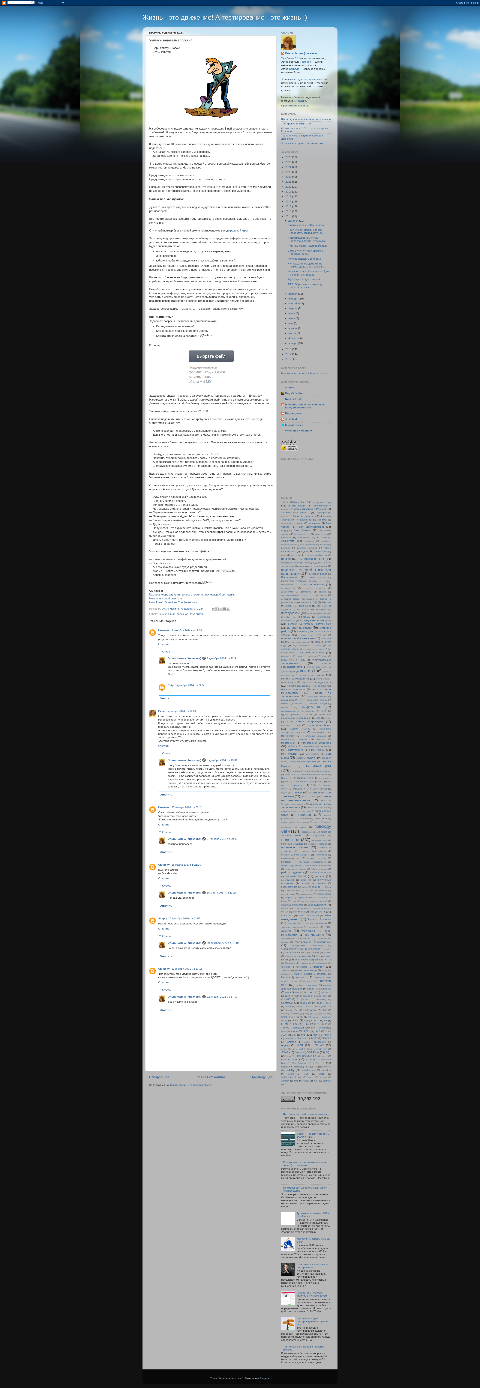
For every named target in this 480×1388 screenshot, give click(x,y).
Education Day (292, 1010)
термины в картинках (292, 927)
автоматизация (297, 505)
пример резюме (316, 858)
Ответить (163, 644)
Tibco (307, 1067)
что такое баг (309, 981)
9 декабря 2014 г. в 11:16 (187, 630)
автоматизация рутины (294, 512)
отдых (284, 793)
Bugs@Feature (294, 393)
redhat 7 (308, 1042)
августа (293, 308)
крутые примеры (290, 714)
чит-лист (294, 981)
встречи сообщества (316, 555)
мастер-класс (319, 732)
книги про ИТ (290, 700)
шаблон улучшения (307, 985)
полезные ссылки (294, 847)
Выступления (289, 577)
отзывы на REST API (317, 807)
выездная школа (318, 574)
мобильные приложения (315, 746)
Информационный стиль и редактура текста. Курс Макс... (308, 239)
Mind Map (302, 1038)
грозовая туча (288, 588)
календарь (286, 656)
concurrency (321, 999)
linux (303, 1034)
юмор (288, 992)
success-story (289, 1059)
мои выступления (292, 749)
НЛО (294, 778)
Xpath (306, 1080)
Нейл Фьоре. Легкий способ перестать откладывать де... (306, 231)
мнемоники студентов (317, 742)
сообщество (301, 908)
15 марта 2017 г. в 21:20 (186, 864)
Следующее (159, 1077)
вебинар (324, 544)
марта (292, 333)
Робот (328, 887)
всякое (286, 558)
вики (283, 555)
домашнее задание (291, 599)
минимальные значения (294, 739)
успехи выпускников (306, 970)
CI (298, 999)
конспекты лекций (318, 704)
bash (287, 996)
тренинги (318, 966)
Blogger (264, 1378)
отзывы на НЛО (308, 796)
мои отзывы (289, 753)
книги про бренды (317, 696)
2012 (288, 354)
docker (317, 1006)
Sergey (162, 918)
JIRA (305, 1031)
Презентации (321, 855)
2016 (288, 206)
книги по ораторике (297, 686)
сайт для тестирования (316, 890)
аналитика (305, 519)
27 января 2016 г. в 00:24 (187, 807)
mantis (316, 1035)
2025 (288, 162)
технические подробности (309, 959)
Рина (161, 711)
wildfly (311, 1077)
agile (297, 992)
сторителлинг (313, 916)
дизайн (322, 592)
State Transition (304, 1056)
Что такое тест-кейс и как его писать (305, 1114)
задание (310, 599)
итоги (317, 642)
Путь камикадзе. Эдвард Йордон (308, 245)
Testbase (305, 61)
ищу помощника (301, 645)
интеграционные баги (317, 613)
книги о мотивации (312, 675)
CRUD (319, 1003)
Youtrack (327, 1081)
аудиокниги (314, 523)
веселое (285, 548)
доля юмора (320, 595)
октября (293, 298)
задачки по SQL (309, 602)
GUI (301, 1017)
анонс (300, 523)
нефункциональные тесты (314, 774)
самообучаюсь (288, 894)
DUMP (327, 1006)
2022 (288, 176)
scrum (284, 1049)
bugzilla (306, 996)
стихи (300, 916)
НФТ (287, 782)
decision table (303, 1006)
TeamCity (310, 1059)
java (313, 1027)
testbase (285, 1066)
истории (292, 624)
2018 (288, 196)
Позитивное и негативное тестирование (312, 1266)
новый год (306, 778)
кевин (324, 656)
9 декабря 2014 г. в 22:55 (190, 685)
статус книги (317, 911)
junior (294, 1035)
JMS (318, 1031)
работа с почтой (319, 869)
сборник (288, 898)
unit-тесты (326, 1067)
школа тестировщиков (319, 988)
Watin (322, 1074)
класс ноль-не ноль (293, 659)
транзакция (306, 963)
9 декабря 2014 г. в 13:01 (222, 760)
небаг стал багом (322, 771)
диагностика (287, 592)
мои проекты (312, 754)
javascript (323, 1028)
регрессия (306, 880)
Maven (327, 1035)
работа (303, 869)
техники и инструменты (298, 956)
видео (304, 551)
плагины (304, 818)
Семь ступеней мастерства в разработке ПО (305, 252)
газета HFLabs (317, 577)
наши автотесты (301, 771)
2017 (288, 201)
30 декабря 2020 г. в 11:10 (223, 943)
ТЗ (329, 960)
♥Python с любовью (298, 430)
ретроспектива (289, 887)
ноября (293, 293)
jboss (283, 1031)
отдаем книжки (318, 788)
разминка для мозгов (320, 872)
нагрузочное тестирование (303, 761)
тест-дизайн (197, 614)
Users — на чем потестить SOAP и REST (313, 1135)
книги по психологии (293, 689)
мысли (311, 757)
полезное (182, 614)
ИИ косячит (303, 609)
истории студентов (307, 631)
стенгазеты (287, 915)
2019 (288, 191)
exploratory (309, 1010)
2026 (288, 157)
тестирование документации (313, 942)
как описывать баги (312, 652)
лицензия (285, 725)
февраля (294, 338)
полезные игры (319, 840)
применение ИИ (290, 858)
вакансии (309, 541)
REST (299, 1045)
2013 (288, 349)
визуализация (321, 552)
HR (325, 1020)
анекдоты (322, 520)
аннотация (286, 523)
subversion (322, 1056)
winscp (323, 1077)
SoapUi (299, 1052)
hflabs (295, 1020)
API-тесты (326, 992)
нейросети (290, 774)
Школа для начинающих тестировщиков (306, 119)
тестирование (314, 934)
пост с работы (302, 854)
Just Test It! (292, 419)
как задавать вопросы (313, 649)
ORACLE (326, 1038)
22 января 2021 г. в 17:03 (222, 996)
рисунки (316, 887)
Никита (284, 778)
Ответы (166, 651)
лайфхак (304, 718)
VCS (306, 1074)
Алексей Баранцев (304, 516)
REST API (318, 1045)
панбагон (304, 814)
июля (292, 313)
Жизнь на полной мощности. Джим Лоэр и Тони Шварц (309, 273)
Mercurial (289, 1038)
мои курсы (318, 749)
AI (305, 992)
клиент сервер (316, 667)
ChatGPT (286, 999)
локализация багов (319, 725)
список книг (299, 911)
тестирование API (291, 949)
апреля (293, 328)
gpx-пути (323, 1013)
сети (294, 901)
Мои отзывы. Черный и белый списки (304, 373)
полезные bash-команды (313, 851)
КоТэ (323, 711)
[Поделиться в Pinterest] (228, 609)
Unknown (164, 630)
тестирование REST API (318, 949)
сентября (294, 303)
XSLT (316, 1081)
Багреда (294, 68)
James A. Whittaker (292, 1027)
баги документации (311, 526)
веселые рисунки (307, 548)
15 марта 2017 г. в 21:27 (221, 892)
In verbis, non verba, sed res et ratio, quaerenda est (305, 406)
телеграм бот (294, 923)
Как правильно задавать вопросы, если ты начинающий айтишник (192, 594)
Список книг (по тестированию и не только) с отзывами (305, 1164)
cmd (307, 999)
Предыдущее (261, 1077)
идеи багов (304, 605)
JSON (284, 1035)
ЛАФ (318, 718)
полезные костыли (317, 844)
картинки (312, 656)
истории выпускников (317, 623)
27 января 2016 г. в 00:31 (222, 838)
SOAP (284, 1052)
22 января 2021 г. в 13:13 (187, 968)
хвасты (308, 974)
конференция (311, 707)
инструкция (321, 609)
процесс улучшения (291, 865)
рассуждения (287, 880)
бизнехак (286, 537)
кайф (318, 645)
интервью (285, 617)
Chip (171, 685)
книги (305, 671)
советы (284, 908)
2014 (288, 216)
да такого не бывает (314, 588)
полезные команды (292, 844)
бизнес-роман (321, 534)
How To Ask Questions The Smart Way (173, 602)
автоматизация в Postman (310, 509)
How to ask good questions (165, 598)
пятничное (290, 869)
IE (326, 1024)
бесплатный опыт (302, 534)
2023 (288, 172)
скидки (284, 905)
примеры (286, 862)
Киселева (300, 100)
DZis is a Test (293, 399)
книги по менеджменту (316, 682)
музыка (299, 758)
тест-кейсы (308, 931)
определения (299, 789)
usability (289, 1070)
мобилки (292, 746)
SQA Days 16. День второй (304, 279)
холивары (322, 974)
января (293, 343)
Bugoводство (294, 413)
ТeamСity (285, 970)
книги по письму (320, 686)
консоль (299, 704)
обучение (297, 785)
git (304, 1013)
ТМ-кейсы (290, 963)
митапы (321, 739)
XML (296, 1080)
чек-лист (301, 977)
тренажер (285, 967)
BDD (296, 996)
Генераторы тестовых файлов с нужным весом (312, 1294)
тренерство (301, 967)
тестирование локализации (307, 945)
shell (300, 1049)
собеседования (317, 904)
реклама (321, 883)
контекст (285, 707)
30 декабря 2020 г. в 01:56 (184, 918)
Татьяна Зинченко (319, 919)
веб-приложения (307, 544)
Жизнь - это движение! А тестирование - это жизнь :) (224, 17)
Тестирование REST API (296, 123)
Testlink (297, 1067)
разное (319, 876)
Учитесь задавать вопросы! (304, 258)
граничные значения (312, 584)
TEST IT (318, 1063)
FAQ (325, 1010)
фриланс (285, 974)
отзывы (297, 792)
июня (292, 318)
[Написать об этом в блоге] (217, 609)
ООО (313, 785)
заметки (289, 606)
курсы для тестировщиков (306, 79)
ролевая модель (293, 890)
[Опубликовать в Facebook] (224, 609)
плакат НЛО (320, 818)
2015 (288, 211)
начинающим (167, 614)
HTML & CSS (289, 1024)
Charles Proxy (321, 996)
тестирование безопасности (295, 938)
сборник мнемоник (306, 898)
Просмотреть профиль (295, 105)
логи (298, 725)
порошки (285, 855)
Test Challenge (299, 1063)
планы (317, 822)
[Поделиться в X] (221, 609)
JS (326, 1031)
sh (293, 1049)
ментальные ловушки (314, 736)
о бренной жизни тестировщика (308, 782)
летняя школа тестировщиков (305, 721)
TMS (315, 1067)
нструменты (325, 778)
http (307, 1024)
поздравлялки (318, 835)
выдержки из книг (311, 558)
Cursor (288, 1006)
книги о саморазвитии (295, 678)
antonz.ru (291, 387)
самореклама (324, 894)
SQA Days (313, 1052)
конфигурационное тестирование (297, 711)
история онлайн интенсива (298, 638)
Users (291, 1074)
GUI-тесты (313, 1017)
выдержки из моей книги (313, 566)
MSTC (314, 1038)
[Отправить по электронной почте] (214, 609)
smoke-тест (321, 1049)
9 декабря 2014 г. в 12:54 (222, 658)
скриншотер (297, 905)
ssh (289, 1056)
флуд (324, 970)
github (312, 1013)
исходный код (303, 642)
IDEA (317, 1024)
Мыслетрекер (294, 425)
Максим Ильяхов (300, 728)
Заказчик (326, 602)
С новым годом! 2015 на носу (306, 225)
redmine (322, 1042)
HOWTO (315, 1020)
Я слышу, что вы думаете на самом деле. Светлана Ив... (306, 265)
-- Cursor (285, 502)
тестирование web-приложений (302, 952)
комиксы (285, 704)
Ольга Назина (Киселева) (184, 658)
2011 (288, 359)
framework (294, 1013)
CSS (328, 1003)
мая (291, 323)
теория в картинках (316, 923)
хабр (296, 974)
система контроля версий (314, 901)
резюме (305, 883)
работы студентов (292, 872)
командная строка (317, 700)
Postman (291, 1041)
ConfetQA (287, 1002)
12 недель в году (320, 502)
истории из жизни (299, 627)
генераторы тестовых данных (299, 581)
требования (321, 963)
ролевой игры (239, 230)
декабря (293, 220)
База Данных (302, 530)
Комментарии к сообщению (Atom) (191, 1085)
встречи (295, 555)
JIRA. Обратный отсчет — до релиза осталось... (305, 286)
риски (305, 887)
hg (305, 1020)
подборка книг (308, 832)
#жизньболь (299, 502)
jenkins (294, 1031)
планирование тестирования (295, 822)
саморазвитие (306, 894)
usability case (309, 1070)
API (312, 992)
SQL (328, 1052)
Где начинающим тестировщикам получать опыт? (312, 1321)
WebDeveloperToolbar (291, 1077)
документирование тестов (294, 595)
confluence (305, 1003)
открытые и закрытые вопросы (296, 811)
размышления (296, 876)
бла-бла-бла (304, 537)
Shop (309, 1049)
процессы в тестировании (318, 865)
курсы (309, 714)
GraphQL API (288, 1017)
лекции (327, 718)
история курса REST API (312, 635)
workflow (285, 1081)
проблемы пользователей (312, 862)
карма (299, 656)
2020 (288, 186)
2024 (288, 167)
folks (283, 1013)
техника (327, 952)
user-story (326, 1070)
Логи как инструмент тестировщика (302, 143)
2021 (288, 181)
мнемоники (288, 742)
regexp (285, 1045)
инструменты (290, 613)
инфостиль (304, 617)
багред (284, 530)
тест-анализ (313, 927)
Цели (284, 977)
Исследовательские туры (315, 620)
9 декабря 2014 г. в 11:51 (181, 711)
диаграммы (306, 592)
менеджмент (288, 736)
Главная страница (210, 1077)
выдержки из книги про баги (295, 563)
